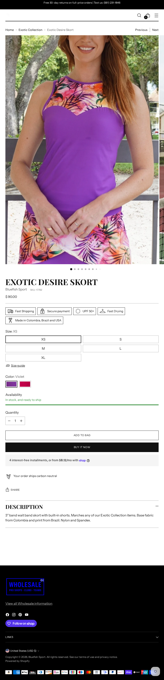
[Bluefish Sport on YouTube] (27, 615)
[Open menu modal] (156, 15)
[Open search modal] (139, 15)
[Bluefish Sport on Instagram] (14, 615)
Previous (141, 30)
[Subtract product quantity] (9, 421)
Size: (11, 331)
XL (43, 358)
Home (9, 30)
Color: (14, 377)
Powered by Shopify (17, 660)
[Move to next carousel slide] (155, 551)
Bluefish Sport (16, 289)
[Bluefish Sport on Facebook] (7, 615)
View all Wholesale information (28, 603)
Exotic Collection (30, 30)
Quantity (12, 412)
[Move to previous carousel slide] (146, 551)
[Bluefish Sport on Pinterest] (20, 615)
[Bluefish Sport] (7, 15)
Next (155, 30)
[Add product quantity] (21, 421)
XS (43, 339)
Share (15, 489)
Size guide (18, 365)
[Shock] (25, 384)
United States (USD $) (23, 650)
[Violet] (11, 384)
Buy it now (82, 447)
